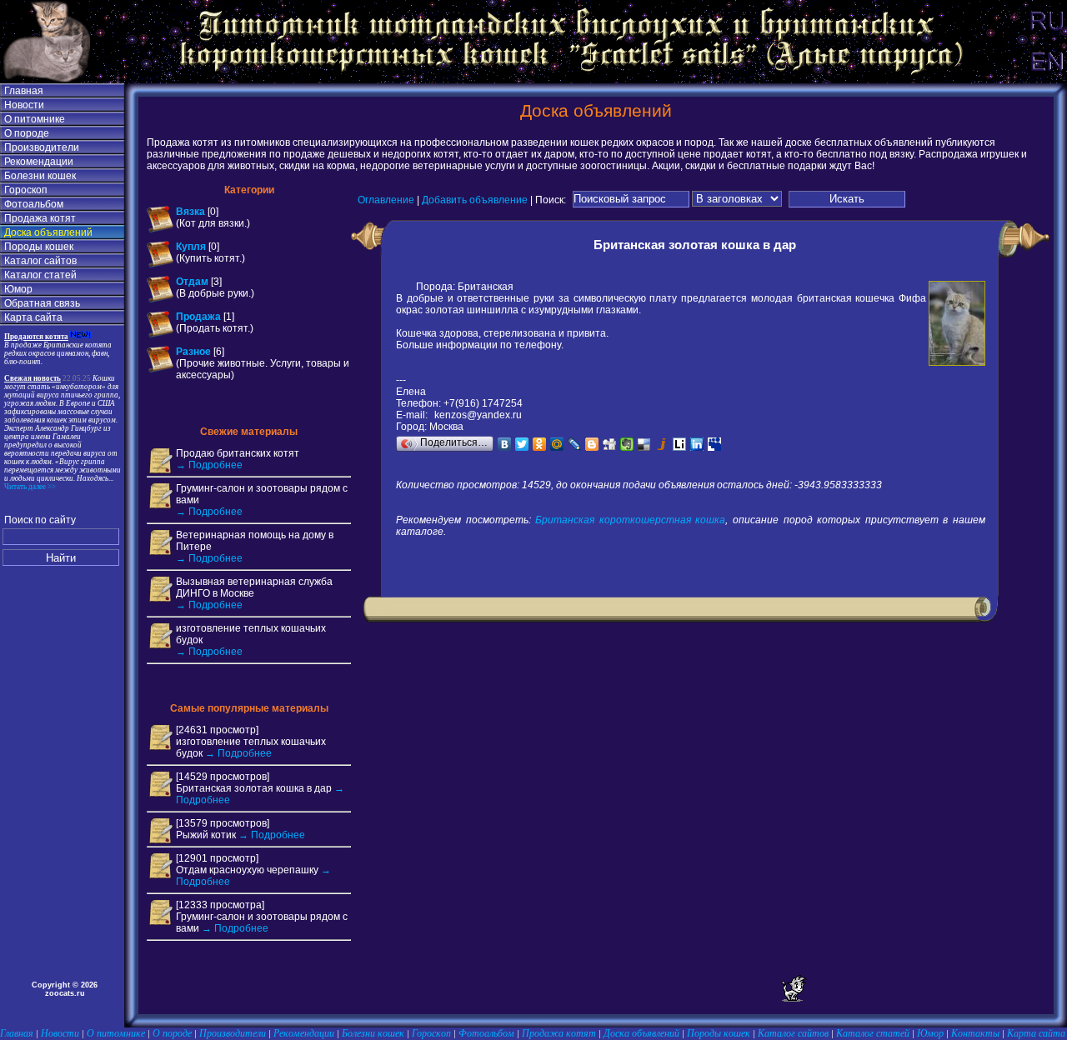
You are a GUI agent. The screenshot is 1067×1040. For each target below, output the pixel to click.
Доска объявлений (48, 232)
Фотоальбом (33, 204)
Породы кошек (38, 246)
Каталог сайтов (40, 261)
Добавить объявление (475, 199)
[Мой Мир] (557, 444)
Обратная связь (42, 303)
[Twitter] (522, 444)
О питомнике (34, 119)
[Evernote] (627, 444)
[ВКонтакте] (504, 444)
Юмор (18, 289)
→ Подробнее (209, 465)
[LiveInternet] (680, 444)
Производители (41, 147)
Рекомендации (38, 162)
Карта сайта (33, 317)
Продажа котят (40, 218)
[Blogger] (592, 444)
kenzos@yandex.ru (478, 415)
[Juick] (662, 444)
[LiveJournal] (575, 444)
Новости (24, 105)
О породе (26, 133)
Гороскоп (26, 190)
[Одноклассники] (540, 444)
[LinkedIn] (697, 444)
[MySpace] (715, 444)
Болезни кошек (40, 176)
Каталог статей (40, 275)
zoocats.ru (65, 993)
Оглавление (386, 199)
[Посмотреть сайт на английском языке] (1046, 80)
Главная (23, 91)
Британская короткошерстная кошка (630, 520)
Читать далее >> (30, 486)
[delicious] (645, 444)
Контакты (975, 1033)
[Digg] (610, 444)
